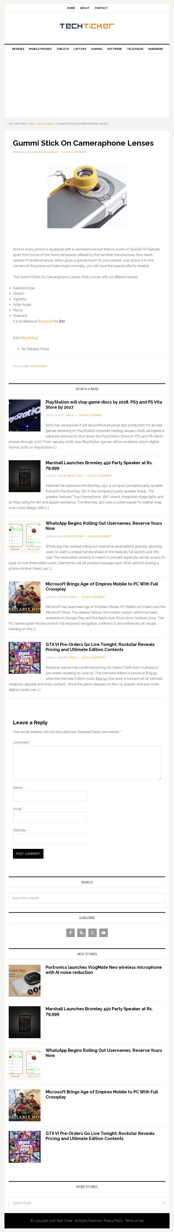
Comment (22, 742)
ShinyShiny (28, 338)
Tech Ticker (87, 26)
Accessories (38, 366)
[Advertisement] (87, 85)
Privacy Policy (113, 1220)
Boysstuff (45, 321)
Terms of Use (134, 1220)
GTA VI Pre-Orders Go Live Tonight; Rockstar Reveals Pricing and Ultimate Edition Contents (100, 647)
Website (19, 830)
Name (18, 788)
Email (18, 809)
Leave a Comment (74, 152)
